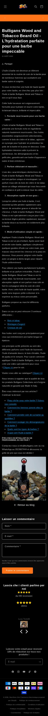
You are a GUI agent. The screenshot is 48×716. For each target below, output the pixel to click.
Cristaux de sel (14, 328)
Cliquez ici (8, 367)
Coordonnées (16, 712)
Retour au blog (26, 505)
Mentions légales (34, 709)
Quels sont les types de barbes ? (23, 429)
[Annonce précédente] (5, 18)
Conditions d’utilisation (36, 704)
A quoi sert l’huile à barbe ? (20, 433)
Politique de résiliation (32, 712)
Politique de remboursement (29, 700)
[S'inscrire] (40, 662)
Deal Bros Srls (14, 697)
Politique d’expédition (17, 709)
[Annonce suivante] (43, 18)
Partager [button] (9, 64)
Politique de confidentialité (15, 704)
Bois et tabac (13, 320)
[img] (24, 592)
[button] (5, 7)
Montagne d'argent (16, 324)
